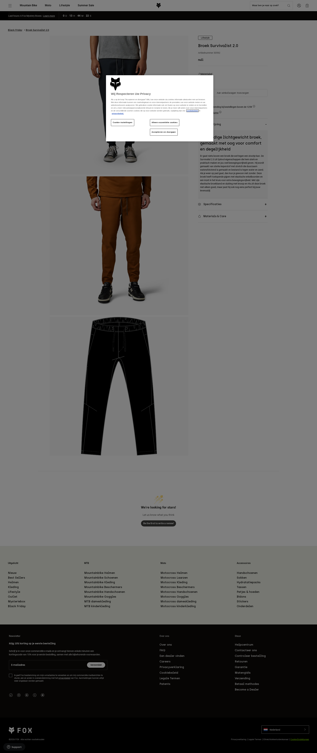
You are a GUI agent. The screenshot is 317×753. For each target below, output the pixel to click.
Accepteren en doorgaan (164, 132)
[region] (159, 108)
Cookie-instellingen (122, 122)
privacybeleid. (118, 114)
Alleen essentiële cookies (164, 122)
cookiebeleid (192, 111)
